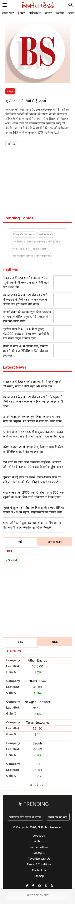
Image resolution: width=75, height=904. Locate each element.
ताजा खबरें (8, 13)
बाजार (48, 13)
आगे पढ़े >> (36, 785)
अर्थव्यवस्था (35, 13)
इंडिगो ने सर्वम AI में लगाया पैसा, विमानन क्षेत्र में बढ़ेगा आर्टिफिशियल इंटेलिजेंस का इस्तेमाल (25, 350)
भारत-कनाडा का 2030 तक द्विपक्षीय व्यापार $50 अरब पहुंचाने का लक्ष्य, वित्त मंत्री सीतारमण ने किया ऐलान (33, 494)
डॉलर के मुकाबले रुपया (35, 241)
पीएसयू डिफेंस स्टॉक (20, 248)
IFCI (38, 764)
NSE (55, 641)
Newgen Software (37, 702)
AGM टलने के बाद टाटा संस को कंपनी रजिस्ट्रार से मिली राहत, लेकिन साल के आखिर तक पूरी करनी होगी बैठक (25, 299)
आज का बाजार (55, 541)
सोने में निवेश (17, 241)
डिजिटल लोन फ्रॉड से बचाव (24, 234)
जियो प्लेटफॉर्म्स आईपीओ (22, 255)
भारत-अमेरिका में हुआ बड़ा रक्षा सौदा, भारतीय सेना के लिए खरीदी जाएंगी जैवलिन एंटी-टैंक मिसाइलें (32, 525)
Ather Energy (37, 660)
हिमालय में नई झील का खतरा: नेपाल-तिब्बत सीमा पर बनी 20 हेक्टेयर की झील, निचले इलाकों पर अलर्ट (32, 479)
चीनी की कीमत (54, 241)
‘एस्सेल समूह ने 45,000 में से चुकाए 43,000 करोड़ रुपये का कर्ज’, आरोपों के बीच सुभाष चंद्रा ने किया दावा (26, 333)
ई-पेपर (21, 13)
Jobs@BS (39, 852)
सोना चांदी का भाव (40, 248)
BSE (20, 641)
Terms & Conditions (39, 864)
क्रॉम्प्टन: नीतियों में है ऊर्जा (25, 100)
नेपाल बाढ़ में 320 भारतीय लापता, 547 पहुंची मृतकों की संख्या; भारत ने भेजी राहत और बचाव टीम (26, 282)
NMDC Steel (37, 681)
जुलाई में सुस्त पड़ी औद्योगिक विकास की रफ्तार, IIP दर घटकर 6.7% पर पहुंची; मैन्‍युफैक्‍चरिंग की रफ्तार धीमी (33, 510)
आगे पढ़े (11, 143)
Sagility (37, 743)
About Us (39, 835)
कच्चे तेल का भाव (46, 234)
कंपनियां (60, 13)
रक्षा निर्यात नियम (43, 255)
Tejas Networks (37, 723)
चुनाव (71, 13)
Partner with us (39, 847)
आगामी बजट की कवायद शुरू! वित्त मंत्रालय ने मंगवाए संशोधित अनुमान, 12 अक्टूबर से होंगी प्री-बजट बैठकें (27, 316)
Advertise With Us (39, 858)
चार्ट (20, 541)
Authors (39, 841)
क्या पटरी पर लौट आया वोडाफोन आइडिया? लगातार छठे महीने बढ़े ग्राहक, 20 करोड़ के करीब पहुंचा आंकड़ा (33, 464)
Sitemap (39, 876)
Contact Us (39, 870)
